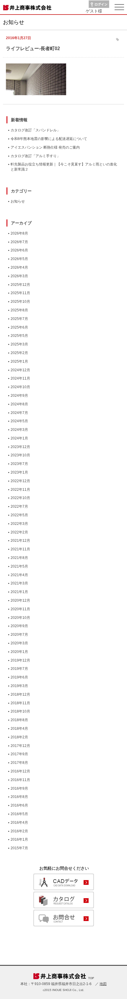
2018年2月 (19, 737)
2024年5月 (19, 421)
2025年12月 (20, 285)
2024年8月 (19, 404)
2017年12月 (20, 746)
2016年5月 (19, 814)
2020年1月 (19, 652)
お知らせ (18, 201)
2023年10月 (20, 455)
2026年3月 (19, 276)
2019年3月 (19, 686)
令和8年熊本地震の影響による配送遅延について (49, 139)
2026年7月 (19, 242)
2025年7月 (19, 319)
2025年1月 (19, 361)
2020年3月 (19, 643)
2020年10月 (20, 618)
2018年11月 (20, 703)
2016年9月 (19, 788)
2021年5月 (19, 566)
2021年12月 (20, 540)
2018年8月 (19, 720)
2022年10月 (20, 498)
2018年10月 (20, 711)
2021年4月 (19, 575)
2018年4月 (19, 728)
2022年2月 (19, 532)
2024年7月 (19, 413)
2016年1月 (19, 839)
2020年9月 (19, 626)
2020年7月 (19, 634)
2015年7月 (19, 848)
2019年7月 (19, 669)
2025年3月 (19, 344)
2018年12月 (20, 694)
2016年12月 (20, 771)
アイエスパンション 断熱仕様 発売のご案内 (45, 147)
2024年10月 (20, 387)
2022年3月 (19, 524)
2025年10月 (20, 301)
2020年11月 (20, 609)
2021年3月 (19, 583)
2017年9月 (19, 754)
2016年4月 (19, 822)
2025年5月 (19, 336)
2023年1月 (19, 472)
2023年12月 (20, 447)
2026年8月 (19, 233)
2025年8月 (19, 310)
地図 (103, 984)
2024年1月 (19, 438)
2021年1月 (19, 592)
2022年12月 (20, 481)
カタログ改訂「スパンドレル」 (35, 130)
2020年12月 (20, 600)
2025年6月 (19, 327)
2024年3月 (19, 430)
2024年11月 (20, 378)
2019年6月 (19, 677)
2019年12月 (20, 660)
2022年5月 (19, 515)
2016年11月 (20, 780)
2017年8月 (19, 763)
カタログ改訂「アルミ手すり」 (35, 156)
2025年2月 (19, 353)
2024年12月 (20, 370)
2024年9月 (19, 395)
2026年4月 (19, 267)
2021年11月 (20, 549)
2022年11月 (20, 489)
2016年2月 (19, 831)
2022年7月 (19, 506)
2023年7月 (19, 464)
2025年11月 (20, 293)
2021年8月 (19, 558)
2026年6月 (19, 250)
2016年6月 (19, 805)
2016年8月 (19, 797)
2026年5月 (19, 259)
